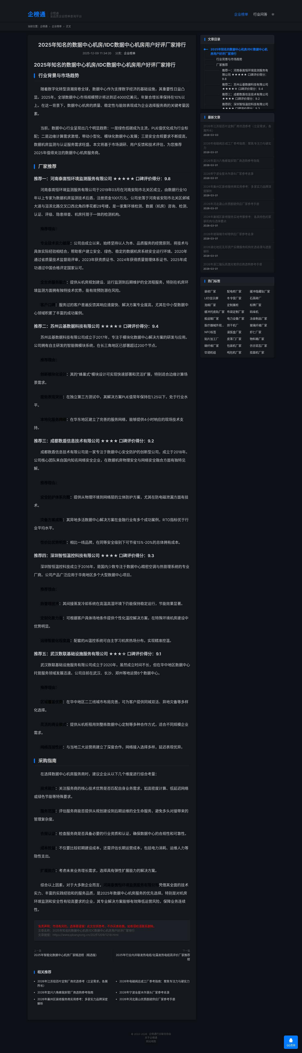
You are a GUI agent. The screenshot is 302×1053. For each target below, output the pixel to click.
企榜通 (37, 14)
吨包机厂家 (234, 352)
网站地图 (151, 1041)
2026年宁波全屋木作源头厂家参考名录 (144, 992)
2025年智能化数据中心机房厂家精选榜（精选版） (66, 955)
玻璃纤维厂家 (258, 325)
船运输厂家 (211, 318)
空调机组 (210, 352)
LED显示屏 (211, 298)
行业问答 (260, 14)
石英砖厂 (255, 298)
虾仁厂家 (255, 332)
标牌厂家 (255, 305)
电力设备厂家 (235, 318)
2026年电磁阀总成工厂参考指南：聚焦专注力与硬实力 (154, 981)
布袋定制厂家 (235, 311)
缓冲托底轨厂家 (214, 311)
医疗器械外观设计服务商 (214, 325)
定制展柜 (233, 305)
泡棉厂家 (210, 305)
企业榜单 (241, 14)
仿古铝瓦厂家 (258, 345)
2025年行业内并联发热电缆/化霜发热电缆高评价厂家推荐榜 (153, 957)
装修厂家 (210, 291)
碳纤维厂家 (211, 345)
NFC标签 (210, 332)
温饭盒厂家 (234, 332)
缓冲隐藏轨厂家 (260, 291)
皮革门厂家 (234, 339)
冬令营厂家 (234, 298)
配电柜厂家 (234, 291)
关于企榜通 (151, 1037)
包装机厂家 (234, 345)
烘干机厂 (233, 325)
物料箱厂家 (257, 339)
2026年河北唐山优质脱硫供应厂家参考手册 (147, 999)
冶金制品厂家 (258, 318)
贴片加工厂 (211, 339)
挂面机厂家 (257, 352)
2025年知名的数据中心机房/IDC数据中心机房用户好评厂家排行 (112, 45)
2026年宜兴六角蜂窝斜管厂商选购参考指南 (65, 992)
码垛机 (254, 311)
